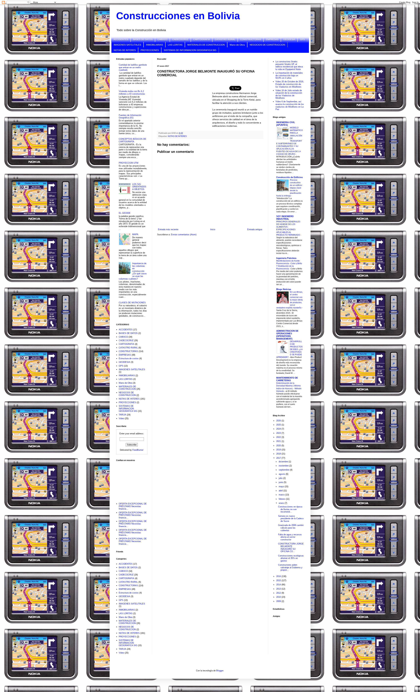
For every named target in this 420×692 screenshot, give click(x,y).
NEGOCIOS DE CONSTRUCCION (267, 44)
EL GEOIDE (124, 213)
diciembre (284, 461)
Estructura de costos (129, 358)
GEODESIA (289, 39)
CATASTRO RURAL (225, 39)
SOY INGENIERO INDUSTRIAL (285, 217)
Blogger (219, 670)
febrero (282, 499)
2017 (279, 458)
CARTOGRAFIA (201, 39)
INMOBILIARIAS (154, 44)
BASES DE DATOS (143, 39)
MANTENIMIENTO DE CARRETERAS (287, 379)
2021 (279, 441)
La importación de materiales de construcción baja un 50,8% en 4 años (289, 75)
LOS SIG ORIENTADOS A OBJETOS (139, 187)
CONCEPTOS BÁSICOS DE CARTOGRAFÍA (132, 140)
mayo (282, 486)
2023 (279, 433)
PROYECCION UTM (128, 163)
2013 (279, 589)
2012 (279, 593)
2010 (279, 597)
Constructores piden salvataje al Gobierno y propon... (290, 567)
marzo (282, 494)
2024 (279, 429)
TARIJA (122, 414)
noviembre (284, 465)
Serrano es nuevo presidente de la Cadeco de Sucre (291, 518)
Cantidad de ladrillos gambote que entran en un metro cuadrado (133, 67)
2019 (279, 449)
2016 (279, 576)
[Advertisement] (132, 479)
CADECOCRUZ (180, 39)
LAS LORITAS (175, 44)
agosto (282, 474)
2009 (279, 601)
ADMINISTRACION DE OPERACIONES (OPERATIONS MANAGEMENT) (287, 335)
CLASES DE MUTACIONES (132, 302)
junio (281, 482)
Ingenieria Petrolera (286, 258)
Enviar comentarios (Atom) (183, 234)
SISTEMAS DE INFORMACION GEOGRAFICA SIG (190, 50)
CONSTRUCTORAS (250, 39)
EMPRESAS (272, 39)
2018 (279, 453)
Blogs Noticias (283, 289)
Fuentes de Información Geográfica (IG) (130, 116)
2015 (279, 580)
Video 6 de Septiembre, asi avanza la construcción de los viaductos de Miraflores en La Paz (289, 105)
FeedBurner (137, 450)
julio (281, 478)
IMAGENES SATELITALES (127, 44)
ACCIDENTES (121, 39)
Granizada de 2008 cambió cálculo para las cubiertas (291, 528)
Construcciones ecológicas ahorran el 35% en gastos (291, 558)
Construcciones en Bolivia (178, 15)
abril (281, 490)
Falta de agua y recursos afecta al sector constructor (290, 537)
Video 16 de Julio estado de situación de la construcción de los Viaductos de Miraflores (288, 94)
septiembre (284, 470)
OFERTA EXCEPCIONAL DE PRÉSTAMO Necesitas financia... (133, 506)
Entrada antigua (254, 229)
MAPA (135, 234)
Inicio (212, 229)
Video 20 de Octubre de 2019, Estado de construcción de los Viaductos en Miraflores (289, 84)
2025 (279, 424)
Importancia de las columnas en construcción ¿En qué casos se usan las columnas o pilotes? (133, 271)
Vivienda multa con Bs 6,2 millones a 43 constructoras (132, 92)
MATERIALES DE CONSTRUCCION (206, 44)
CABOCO (162, 39)
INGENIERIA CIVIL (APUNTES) (285, 123)
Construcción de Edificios (289, 177)
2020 (279, 445)
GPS (302, 39)
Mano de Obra (237, 44)
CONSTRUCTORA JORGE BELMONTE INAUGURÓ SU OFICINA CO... (291, 547)
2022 (279, 437)
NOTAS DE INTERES (125, 50)
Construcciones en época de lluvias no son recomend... (290, 509)
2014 (279, 584)
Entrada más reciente (168, 229)
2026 (279, 420)
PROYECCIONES (150, 50)
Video (121, 418)
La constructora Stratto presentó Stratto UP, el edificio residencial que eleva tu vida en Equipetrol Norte (289, 65)
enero (282, 503)
